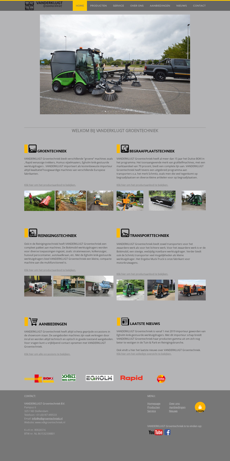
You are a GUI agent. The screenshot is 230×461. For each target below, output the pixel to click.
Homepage (153, 403)
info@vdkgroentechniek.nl (47, 418)
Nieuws (181, 5)
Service (118, 5)
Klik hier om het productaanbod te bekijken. (50, 185)
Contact (199, 5)
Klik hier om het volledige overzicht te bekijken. (144, 354)
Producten (98, 5)
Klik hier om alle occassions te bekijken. (47, 354)
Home (80, 5)
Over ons (137, 5)
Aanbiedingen (160, 5)
